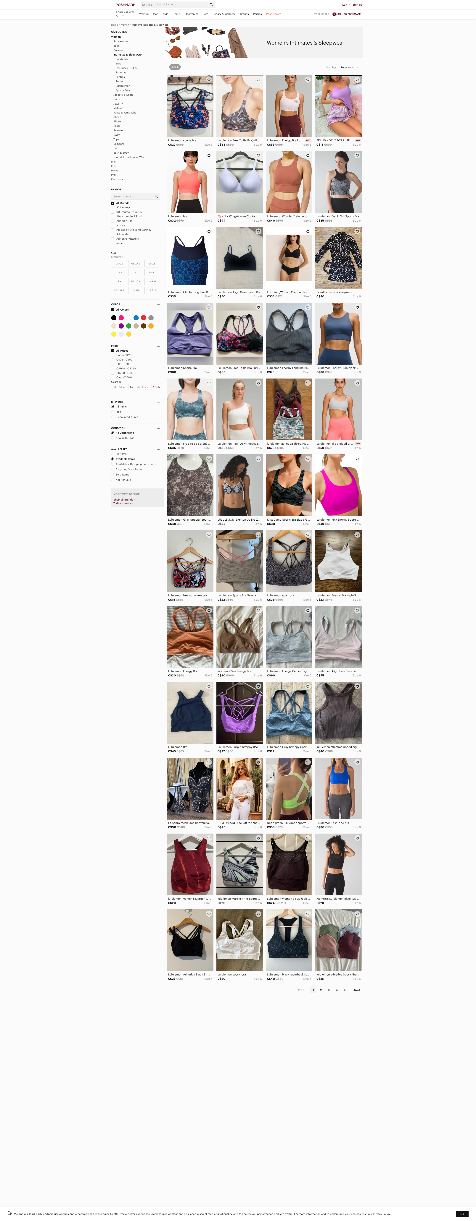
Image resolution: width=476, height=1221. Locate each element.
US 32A (135, 290)
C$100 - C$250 (126, 368)
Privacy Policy (381, 1214)
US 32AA (119, 290)
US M (136, 272)
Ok (462, 1214)
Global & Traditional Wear (129, 157)
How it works (320, 14)
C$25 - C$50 (124, 359)
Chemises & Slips (127, 68)
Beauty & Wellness (224, 14)
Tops (116, 139)
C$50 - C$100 (125, 364)
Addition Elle (124, 221)
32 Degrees (123, 207)
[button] (149, 5)
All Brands (122, 203)
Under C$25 (123, 355)
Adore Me (122, 234)
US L (152, 272)
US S (119, 272)
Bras (118, 63)
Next (357, 990)
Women (144, 14)
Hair (116, 148)
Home (176, 14)
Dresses (118, 50)
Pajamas (121, 72)
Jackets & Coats (123, 94)
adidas (120, 225)
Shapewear (123, 85)
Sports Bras (123, 90)
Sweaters (119, 130)
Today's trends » (123, 503)
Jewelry (118, 103)
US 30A (135, 281)
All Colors (122, 309)
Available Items (125, 459)
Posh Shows (273, 14)
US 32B (152, 290)
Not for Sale (123, 479)
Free (118, 411)
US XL (119, 281)
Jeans (116, 99)
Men (155, 14)
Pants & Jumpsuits (124, 112)
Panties (120, 77)
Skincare (118, 143)
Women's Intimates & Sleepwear (150, 24)
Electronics (191, 14)
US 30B (152, 281)
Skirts (116, 126)
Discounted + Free (127, 417)
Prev (301, 990)
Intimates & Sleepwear (127, 54)
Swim (116, 135)
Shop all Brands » (124, 499)
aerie (119, 243)
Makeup (118, 108)
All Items (121, 406)
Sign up (357, 4)
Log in (346, 4)
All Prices (122, 350)
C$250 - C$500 (126, 373)
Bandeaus (122, 59)
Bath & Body (121, 152)
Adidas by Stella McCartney (133, 229)
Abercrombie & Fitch (129, 216)
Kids (165, 14)
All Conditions (125, 432)
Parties (257, 14)
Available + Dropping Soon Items (136, 464)
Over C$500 (124, 377)
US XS (151, 263)
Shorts (117, 121)
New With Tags (125, 438)
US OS (119, 263)
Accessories (120, 41)
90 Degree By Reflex (129, 212)
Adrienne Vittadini (127, 238)
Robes (119, 81)
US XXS (135, 263)
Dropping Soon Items (129, 469)
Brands (244, 14)
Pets (205, 14)
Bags (116, 45)
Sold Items (122, 474)
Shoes (117, 117)
